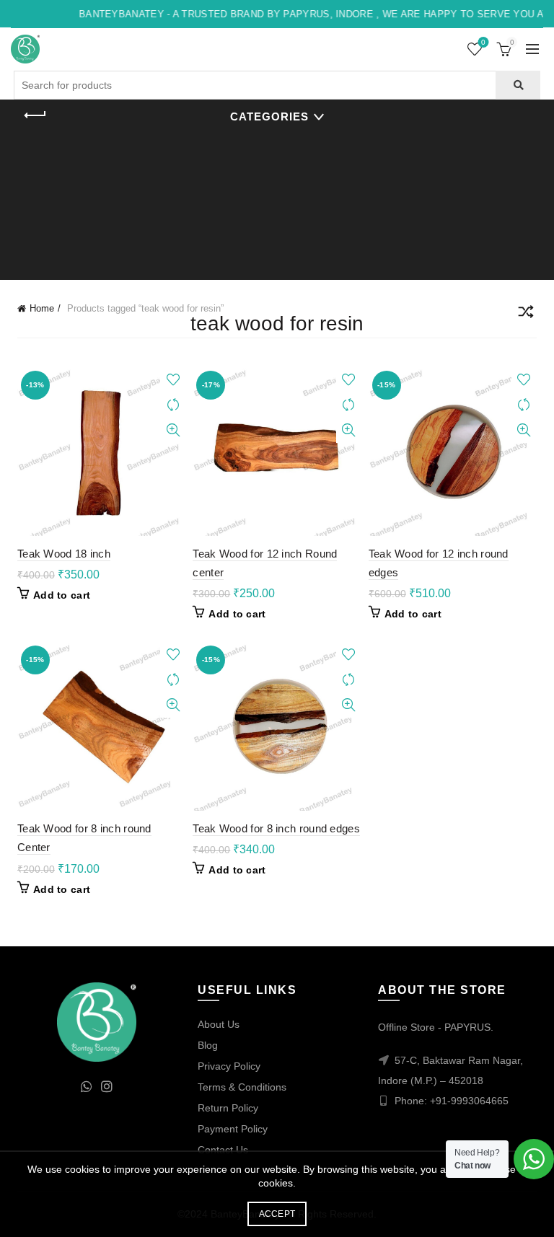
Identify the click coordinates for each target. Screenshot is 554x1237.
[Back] (35, 115)
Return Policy (228, 1108)
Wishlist (483, 42)
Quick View (172, 430)
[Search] (518, 85)
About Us (218, 1024)
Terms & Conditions (242, 1087)
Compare (172, 405)
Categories (269, 116)
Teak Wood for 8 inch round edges (276, 828)
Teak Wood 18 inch (63, 553)
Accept (277, 1214)
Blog (208, 1045)
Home (42, 308)
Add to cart (61, 595)
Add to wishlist (172, 379)
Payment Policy (233, 1129)
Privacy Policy (229, 1066)
